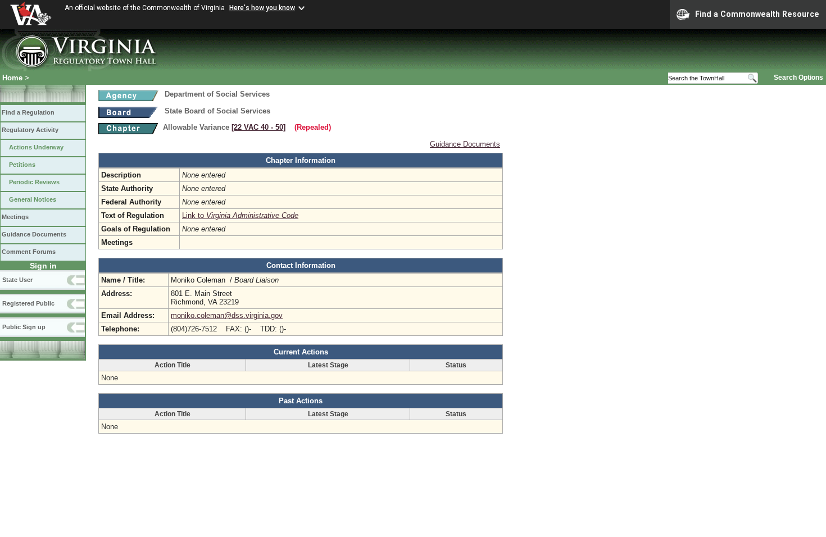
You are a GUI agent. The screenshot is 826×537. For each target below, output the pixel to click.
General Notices (32, 199)
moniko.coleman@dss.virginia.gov (227, 315)
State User (17, 279)
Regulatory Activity (30, 129)
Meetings (15, 216)
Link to (240, 215)
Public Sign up (24, 327)
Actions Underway (36, 147)
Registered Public (28, 303)
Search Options (798, 77)
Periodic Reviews (34, 182)
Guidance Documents (34, 234)
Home (12, 78)
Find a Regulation (28, 112)
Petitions (22, 164)
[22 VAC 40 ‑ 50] (258, 127)
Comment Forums (29, 251)
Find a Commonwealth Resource (757, 14)
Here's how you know (262, 8)
